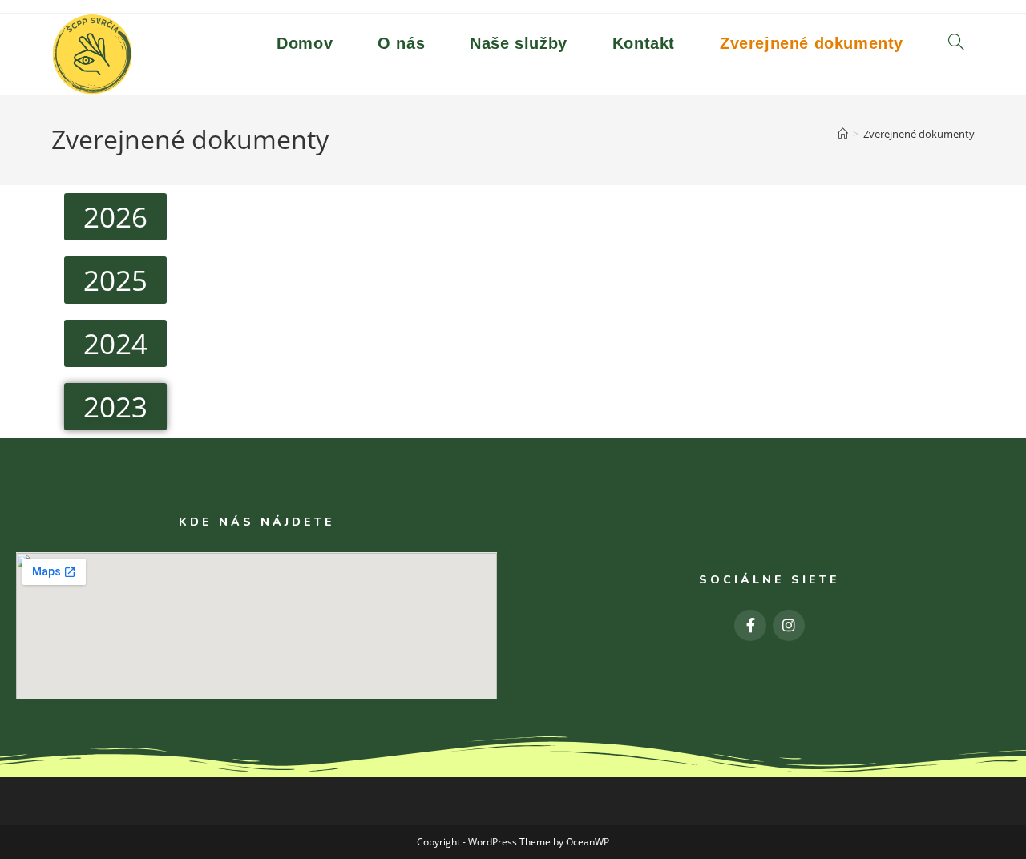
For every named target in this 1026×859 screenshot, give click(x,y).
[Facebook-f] (750, 626)
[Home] (843, 134)
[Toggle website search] (956, 43)
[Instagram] (789, 626)
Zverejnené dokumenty (919, 134)
